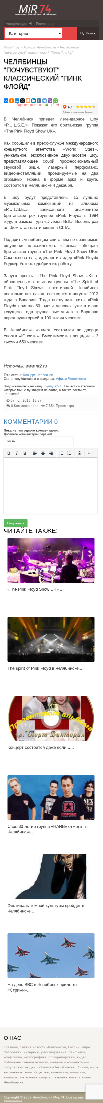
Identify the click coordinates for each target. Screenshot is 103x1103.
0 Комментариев (24, 406)
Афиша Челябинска (40, 47)
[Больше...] (89, 453)
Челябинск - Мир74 (48, 1097)
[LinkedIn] (33, 100)
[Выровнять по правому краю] (51, 453)
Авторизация (17, 24)
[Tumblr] (39, 100)
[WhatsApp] (55, 100)
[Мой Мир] (17, 100)
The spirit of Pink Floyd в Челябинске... (45, 668)
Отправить (15, 523)
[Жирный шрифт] (8, 453)
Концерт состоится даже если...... (41, 747)
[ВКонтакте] (6, 100)
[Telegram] (44, 100)
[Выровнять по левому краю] (35, 453)
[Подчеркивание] (24, 453)
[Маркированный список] (61, 453)
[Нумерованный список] (69, 453)
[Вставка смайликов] (79, 453)
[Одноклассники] (11, 100)
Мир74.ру (12, 47)
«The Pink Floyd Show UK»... (35, 589)
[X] (22, 100)
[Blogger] (28, 100)
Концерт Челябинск (38, 375)
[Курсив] (16, 453)
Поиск (90, 33)
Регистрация (46, 24)
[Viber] (50, 100)
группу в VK (53, 386)
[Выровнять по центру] (43, 453)
